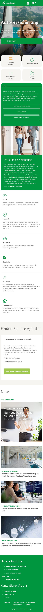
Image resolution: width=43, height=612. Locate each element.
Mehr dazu (11, 41)
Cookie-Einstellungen (21, 118)
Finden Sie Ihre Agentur (12, 358)
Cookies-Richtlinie (17, 604)
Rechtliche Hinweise (19, 602)
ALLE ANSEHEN (9, 399)
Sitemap (28, 604)
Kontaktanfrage (10, 591)
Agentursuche (9, 594)
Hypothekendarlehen (13, 580)
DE (33, 3)
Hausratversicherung (13, 573)
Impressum (7, 602)
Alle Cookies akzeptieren (21, 106)
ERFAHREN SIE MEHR (15, 186)
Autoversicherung (12, 569)
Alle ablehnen (21, 112)
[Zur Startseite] (8, 3)
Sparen (8, 576)
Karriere (7, 598)
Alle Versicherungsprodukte (16, 566)
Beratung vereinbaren (19, 371)
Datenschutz (31, 602)
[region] (21, 106)
